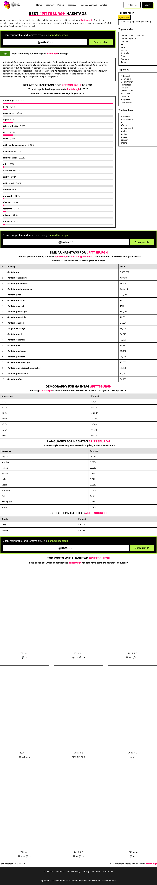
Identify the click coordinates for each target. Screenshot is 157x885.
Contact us (108, 871)
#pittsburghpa (14, 294)
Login (147, 5)
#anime (124, 134)
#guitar (124, 131)
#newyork (7, 196)
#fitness (7, 221)
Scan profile (100, 42)
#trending (125, 116)
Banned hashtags (89, 5)
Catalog (103, 5)
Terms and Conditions (54, 871)
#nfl (4, 164)
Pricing (60, 5)
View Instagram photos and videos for (133, 863)
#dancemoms (9, 151)
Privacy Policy (73, 871)
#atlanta (6, 215)
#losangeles (8, 113)
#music (124, 137)
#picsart (124, 140)
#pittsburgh (8, 100)
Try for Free (132, 5)
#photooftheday (10, 126)
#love (5, 107)
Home (39, 5)
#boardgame (127, 119)
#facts (124, 125)
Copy (4, 53)
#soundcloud (127, 128)
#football (7, 189)
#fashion (7, 202)
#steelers (7, 208)
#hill (122, 122)
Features (96, 871)
